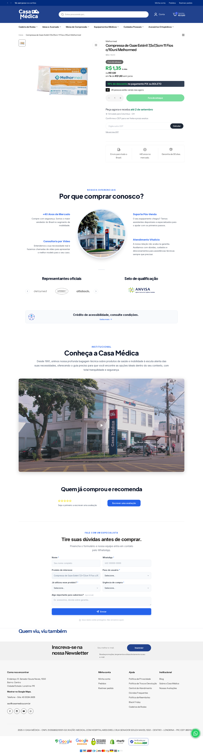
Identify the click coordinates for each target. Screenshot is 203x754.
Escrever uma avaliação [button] (124, 503)
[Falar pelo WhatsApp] (195, 733)
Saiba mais (105, 319)
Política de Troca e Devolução (143, 683)
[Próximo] (96, 291)
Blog (161, 679)
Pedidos (172, 3)
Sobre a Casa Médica (169, 683)
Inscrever (139, 648)
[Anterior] (27, 291)
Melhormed (111, 41)
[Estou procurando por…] (62, 14)
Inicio (21, 35)
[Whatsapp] (30, 711)
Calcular (177, 126)
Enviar (103, 611)
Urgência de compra (113, 582)
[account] (156, 14)
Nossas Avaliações (168, 688)
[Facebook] (10, 711)
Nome (55, 557)
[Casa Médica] (29, 14)
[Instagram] (17, 711)
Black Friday (135, 702)
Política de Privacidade (140, 679)
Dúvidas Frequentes (138, 693)
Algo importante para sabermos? (72, 595)
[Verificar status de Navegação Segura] (64, 742)
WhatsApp (108, 557)
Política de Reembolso (139, 697)
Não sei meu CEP (112, 132)
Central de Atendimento (140, 688)
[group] (64, 77)
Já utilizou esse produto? (65, 582)
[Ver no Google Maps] (82, 741)
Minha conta (160, 3)
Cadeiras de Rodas (137, 707)
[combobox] (104, 14)
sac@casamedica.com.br (19, 703)
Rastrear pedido (185, 3)
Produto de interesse (62, 570)
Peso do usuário (111, 570)
